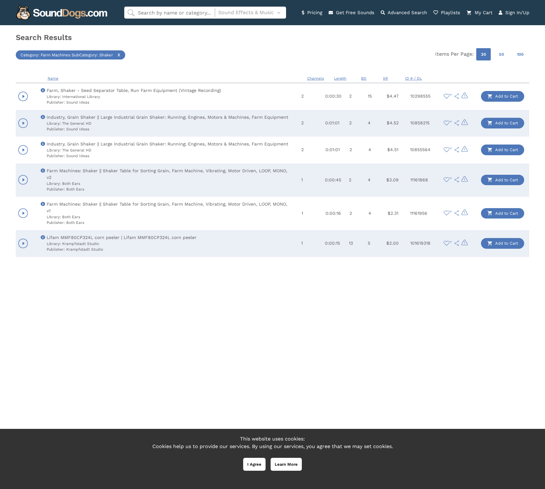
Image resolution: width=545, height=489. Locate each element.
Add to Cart (506, 96)
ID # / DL (413, 78)
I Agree (254, 464)
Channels (315, 78)
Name (53, 78)
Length (340, 78)
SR (385, 78)
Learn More (286, 464)
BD (363, 78)
